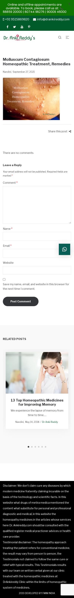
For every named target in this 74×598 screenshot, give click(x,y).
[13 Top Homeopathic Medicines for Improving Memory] (37, 373)
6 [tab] (45, 447)
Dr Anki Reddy (50, 422)
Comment (10, 182)
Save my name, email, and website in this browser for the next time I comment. (36, 286)
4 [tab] (38, 447)
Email (7, 245)
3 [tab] (35, 447)
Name (7, 228)
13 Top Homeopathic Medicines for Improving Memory (37, 402)
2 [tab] (32, 447)
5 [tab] (42, 447)
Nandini (7, 71)
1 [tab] (28, 447)
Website (8, 262)
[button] (64, 249)
